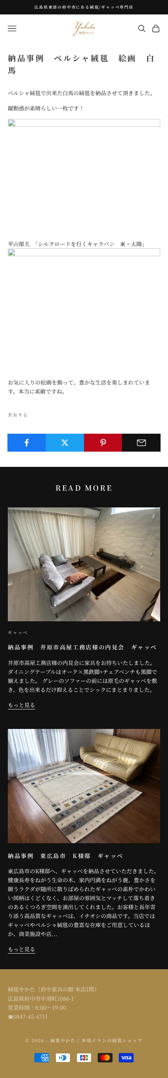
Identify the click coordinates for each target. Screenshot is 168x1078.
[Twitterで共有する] (65, 442)
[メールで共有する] (141, 442)
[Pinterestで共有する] (103, 442)
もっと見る (21, 705)
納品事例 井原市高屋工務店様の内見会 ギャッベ (82, 647)
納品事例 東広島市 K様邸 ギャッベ (65, 855)
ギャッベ (18, 632)
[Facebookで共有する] (27, 442)
